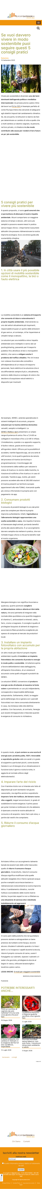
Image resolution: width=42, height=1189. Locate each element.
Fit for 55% (16, 106)
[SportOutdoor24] (21, 15)
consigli (14, 1057)
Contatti (26, 1141)
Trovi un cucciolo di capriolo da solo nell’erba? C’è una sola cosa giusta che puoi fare (10, 1013)
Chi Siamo (16, 1141)
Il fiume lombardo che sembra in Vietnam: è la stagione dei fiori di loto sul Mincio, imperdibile (10, 1043)
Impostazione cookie (21, 1146)
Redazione (5, 58)
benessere (5, 1057)
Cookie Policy (16, 1183)
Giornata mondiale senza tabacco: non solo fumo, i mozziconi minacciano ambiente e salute (31, 1043)
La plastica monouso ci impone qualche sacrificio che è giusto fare (31, 1015)
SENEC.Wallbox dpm (9, 432)
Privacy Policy (6, 1183)
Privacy (1, 1178)
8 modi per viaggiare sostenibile (27, 972)
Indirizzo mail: (21, 1156)
